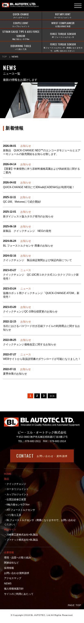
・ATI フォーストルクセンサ (19, 510)
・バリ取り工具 (12, 515)
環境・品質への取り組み (17, 557)
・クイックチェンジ (15, 484)
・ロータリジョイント (16, 489)
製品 (6, 478)
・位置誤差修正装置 (15, 499)
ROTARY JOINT (63, 15)
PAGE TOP (74, 605)
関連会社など (11, 562)
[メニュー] (78, 6)
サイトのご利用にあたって (18, 594)
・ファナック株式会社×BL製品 (21, 539)
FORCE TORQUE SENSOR (63, 35)
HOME (7, 474)
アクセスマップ (12, 578)
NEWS (7, 583)
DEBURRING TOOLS (21, 47)
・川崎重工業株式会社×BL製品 (21, 534)
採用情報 (9, 568)
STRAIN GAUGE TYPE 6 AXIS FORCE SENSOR (20, 35)
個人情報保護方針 (14, 588)
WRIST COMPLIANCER (62, 24)
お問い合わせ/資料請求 (16, 573)
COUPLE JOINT (21, 24)
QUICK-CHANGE (21, 15)
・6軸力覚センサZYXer (17, 504)
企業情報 (9, 552)
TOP (4, 56)
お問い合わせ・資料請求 (42, 455)
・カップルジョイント (16, 494)
